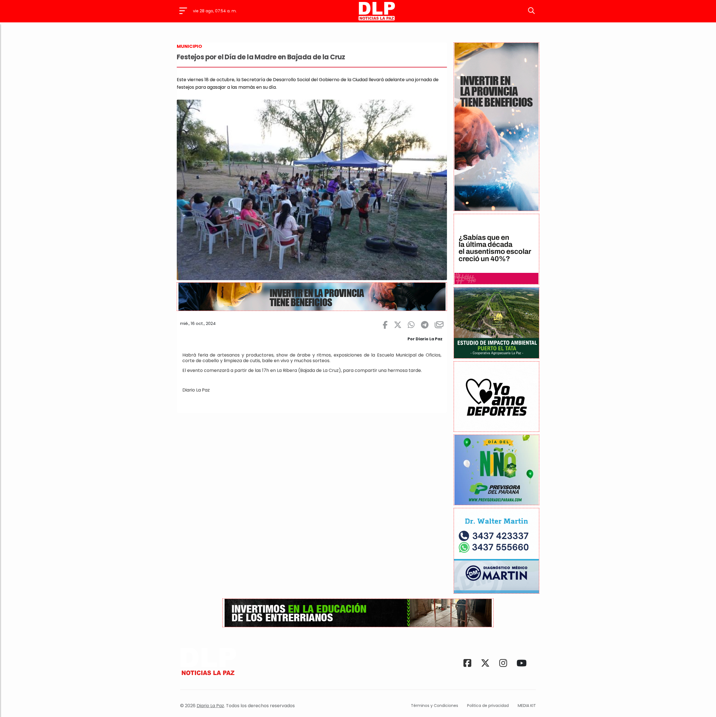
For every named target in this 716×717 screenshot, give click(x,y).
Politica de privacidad (488, 705)
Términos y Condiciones (434, 705)
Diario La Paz (210, 705)
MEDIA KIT (527, 705)
